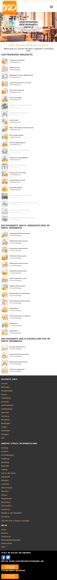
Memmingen (6, 488)
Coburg (4, 470)
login (3, 547)
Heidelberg (6, 398)
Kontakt (4, 533)
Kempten (5, 480)
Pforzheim (5, 420)
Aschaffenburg (7, 455)
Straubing (5, 509)
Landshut (5, 484)
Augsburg (5, 459)
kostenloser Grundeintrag (10, 576)
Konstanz (5, 402)
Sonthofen (5, 431)
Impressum (6, 537)
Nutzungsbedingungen (10, 540)
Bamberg (5, 462)
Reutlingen (5, 423)
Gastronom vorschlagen (10, 567)
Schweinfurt (6, 506)
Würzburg (5, 517)
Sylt (3, 438)
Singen (4, 427)
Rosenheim (6, 502)
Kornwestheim (7, 405)
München (5, 412)
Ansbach (4, 451)
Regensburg (6, 498)
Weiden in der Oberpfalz (11, 513)
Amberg (4, 448)
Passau (4, 495)
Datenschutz (6, 543)
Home (3, 530)
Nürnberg (5, 416)
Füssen (4, 394)
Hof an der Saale (8, 473)
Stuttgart (5, 434)
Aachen (4, 384)
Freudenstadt (6, 391)
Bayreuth (5, 466)
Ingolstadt (5, 477)
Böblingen (5, 387)
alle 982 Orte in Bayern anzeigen (15, 521)
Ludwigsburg (6, 409)
